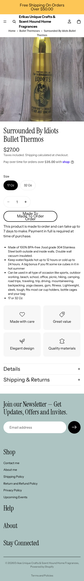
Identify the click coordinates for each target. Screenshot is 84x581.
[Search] (14, 21)
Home (12, 30)
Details (11, 369)
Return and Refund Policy (20, 483)
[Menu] (5, 22)
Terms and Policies (42, 575)
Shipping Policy (13, 477)
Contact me (11, 463)
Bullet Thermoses (29, 30)
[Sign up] (74, 427)
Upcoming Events (15, 497)
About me (10, 470)
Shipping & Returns (26, 380)
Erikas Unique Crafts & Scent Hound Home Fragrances (46, 563)
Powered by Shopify (42, 566)
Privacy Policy (12, 490)
